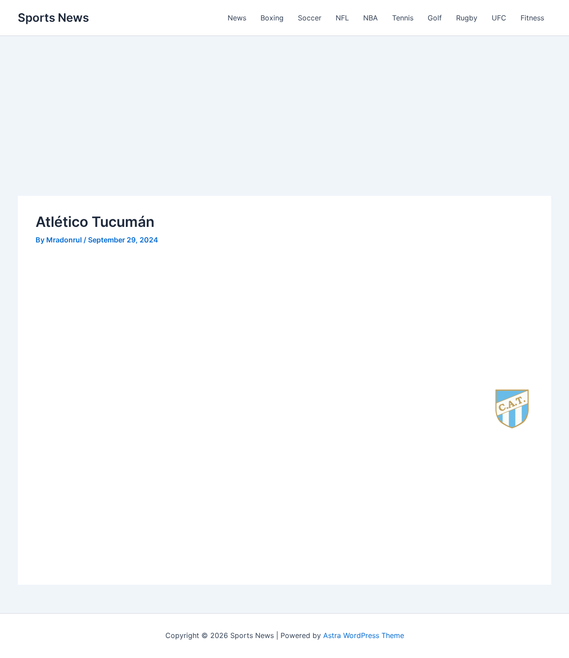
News (237, 17)
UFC (499, 17)
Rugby (466, 17)
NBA (370, 17)
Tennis (402, 17)
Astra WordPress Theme (363, 635)
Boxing (272, 17)
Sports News (53, 17)
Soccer (309, 17)
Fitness (532, 17)
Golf (435, 17)
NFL (342, 17)
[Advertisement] (284, 130)
